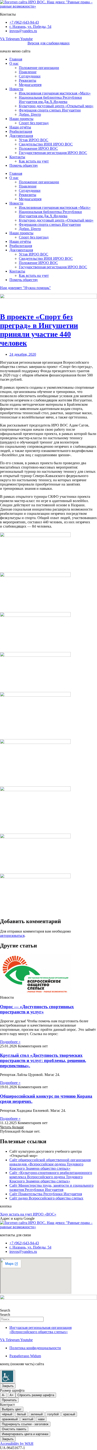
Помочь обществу (23, 165)
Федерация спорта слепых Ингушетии (50, 110)
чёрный (7, 1414)
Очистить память (14, 1429)
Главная (15, 59)
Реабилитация (20, 131)
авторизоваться (12, 936)
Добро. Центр (30, 114)
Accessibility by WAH (16, 1443)
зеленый (37, 1414)
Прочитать (9, 1400)
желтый (27, 1419)
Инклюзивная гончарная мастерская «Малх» (55, 93)
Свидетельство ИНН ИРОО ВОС (46, 144)
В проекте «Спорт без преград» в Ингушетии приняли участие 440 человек (39, 329)
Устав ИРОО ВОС (33, 140)
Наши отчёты (20, 127)
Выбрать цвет (11, 1409)
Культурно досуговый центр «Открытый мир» (56, 106)
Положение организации (39, 68)
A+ (12, 1395)
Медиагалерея (30, 85)
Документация (21, 136)
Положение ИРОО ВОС (38, 148)
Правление (27, 72)
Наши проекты (21, 119)
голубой (53, 1414)
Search (5, 1310)
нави (41, 1419)
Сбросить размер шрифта (35, 1395)
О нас (14, 63)
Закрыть (8, 1386)
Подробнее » (10, 1042)
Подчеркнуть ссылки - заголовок (25, 1424)
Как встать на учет (34, 161)
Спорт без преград (33, 123)
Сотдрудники (29, 76)
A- (3, 1395)
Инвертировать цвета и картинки (25, 1434)
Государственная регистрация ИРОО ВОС (53, 153)
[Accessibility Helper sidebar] (7, 1376)
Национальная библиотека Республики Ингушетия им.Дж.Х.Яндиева (50, 99)
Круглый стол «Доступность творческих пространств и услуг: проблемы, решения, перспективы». (43, 1060)
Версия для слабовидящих (49, 43)
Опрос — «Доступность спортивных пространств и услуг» (37, 1009)
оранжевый (10, 1419)
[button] (12, 1127)
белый (21, 1414)
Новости (16, 89)
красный (69, 1414)
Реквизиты (27, 80)
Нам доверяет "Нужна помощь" (25, 288)
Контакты (17, 157)
